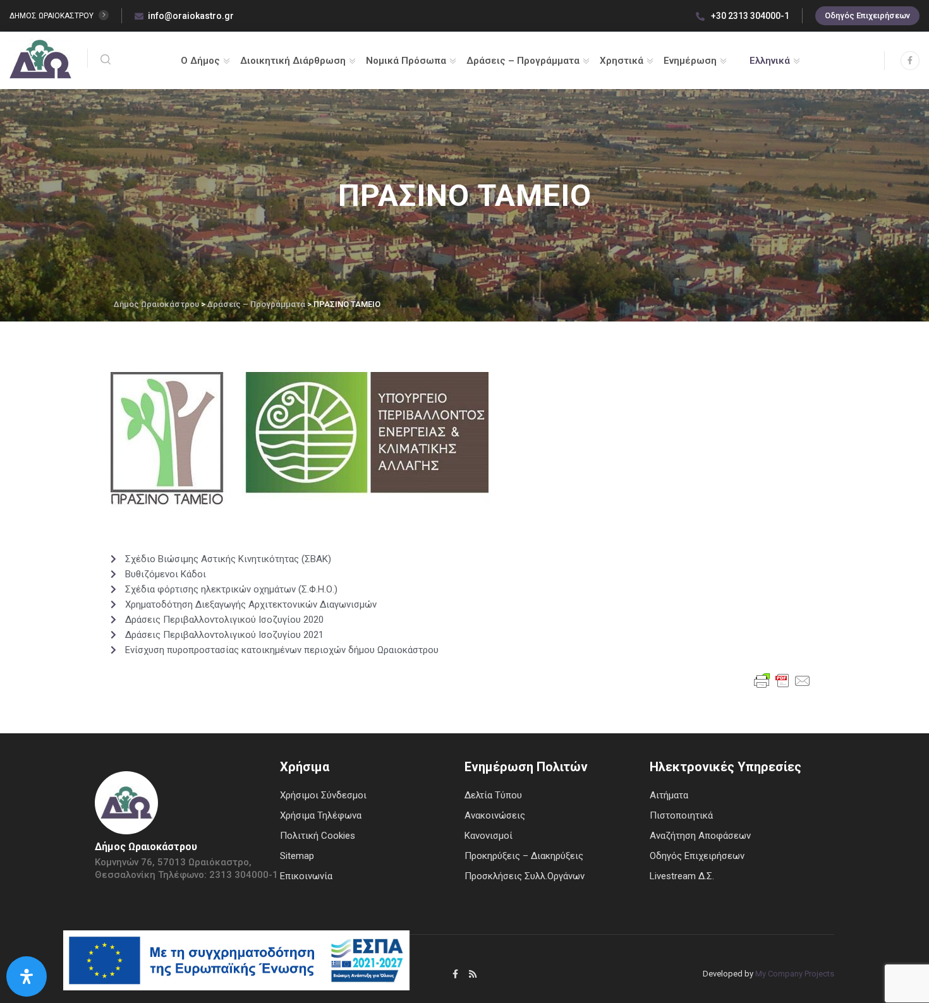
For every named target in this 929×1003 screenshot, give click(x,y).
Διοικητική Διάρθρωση (293, 60)
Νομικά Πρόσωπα (406, 60)
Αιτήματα (669, 795)
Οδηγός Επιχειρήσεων (867, 15)
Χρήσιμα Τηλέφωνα (320, 815)
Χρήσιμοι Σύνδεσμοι (323, 795)
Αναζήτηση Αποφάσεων (700, 835)
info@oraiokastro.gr (191, 16)
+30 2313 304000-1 (749, 16)
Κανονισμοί (488, 835)
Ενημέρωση (690, 60)
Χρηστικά (621, 60)
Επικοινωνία (306, 876)
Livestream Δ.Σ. (682, 876)
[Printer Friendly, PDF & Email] (782, 680)
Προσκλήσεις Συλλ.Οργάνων (524, 876)
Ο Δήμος (200, 60)
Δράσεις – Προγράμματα (523, 60)
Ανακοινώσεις (494, 815)
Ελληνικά (770, 60)
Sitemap (297, 856)
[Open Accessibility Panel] (26, 976)
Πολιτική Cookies (317, 835)
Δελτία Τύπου (493, 795)
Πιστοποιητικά (681, 815)
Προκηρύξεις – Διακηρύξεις (523, 856)
